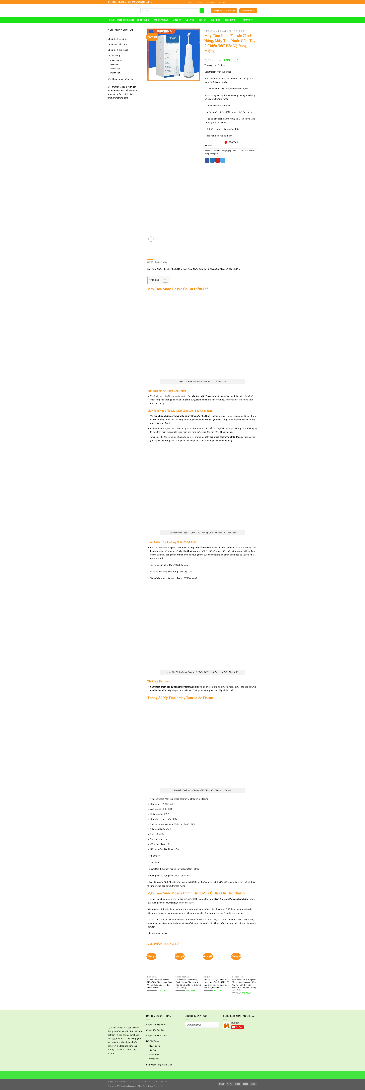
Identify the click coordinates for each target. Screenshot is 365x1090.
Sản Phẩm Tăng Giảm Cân (120, 79)
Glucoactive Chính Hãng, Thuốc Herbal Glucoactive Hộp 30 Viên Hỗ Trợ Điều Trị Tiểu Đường (188, 983)
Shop (190, 2)
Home (110, 1082)
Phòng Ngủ (115, 68)
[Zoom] (151, 239)
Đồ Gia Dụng (114, 55)
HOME (112, 20)
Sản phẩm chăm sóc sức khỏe (165, 687)
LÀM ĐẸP (177, 20)
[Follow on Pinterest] (245, 2)
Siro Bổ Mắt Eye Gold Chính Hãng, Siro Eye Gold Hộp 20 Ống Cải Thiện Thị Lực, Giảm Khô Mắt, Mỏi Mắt (216, 983)
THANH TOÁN (151, 1082)
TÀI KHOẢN (138, 1082)
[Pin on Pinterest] (217, 160)
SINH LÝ (202, 20)
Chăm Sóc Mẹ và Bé (117, 39)
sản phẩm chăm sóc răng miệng (169, 416)
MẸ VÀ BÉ (190, 20)
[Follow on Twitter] (240, 2)
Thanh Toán (210, 2)
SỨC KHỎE (215, 20)
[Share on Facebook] (207, 160)
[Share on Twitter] (212, 160)
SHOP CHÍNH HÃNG (125, 20)
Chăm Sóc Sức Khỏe (118, 50)
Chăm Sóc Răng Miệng (222, 151)
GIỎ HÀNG (163, 1082)
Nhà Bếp (114, 64)
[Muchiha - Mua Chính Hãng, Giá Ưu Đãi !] (122, 11)
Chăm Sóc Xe (116, 60)
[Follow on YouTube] (255, 2)
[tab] (150, 262)
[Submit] (202, 10)
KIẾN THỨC (230, 20)
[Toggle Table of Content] (164, 280)
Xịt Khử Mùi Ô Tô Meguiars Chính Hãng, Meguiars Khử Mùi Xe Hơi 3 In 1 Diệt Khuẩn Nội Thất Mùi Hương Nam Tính (244, 984)
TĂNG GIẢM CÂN (161, 20)
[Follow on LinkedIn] (250, 2)
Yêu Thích (222, 2)
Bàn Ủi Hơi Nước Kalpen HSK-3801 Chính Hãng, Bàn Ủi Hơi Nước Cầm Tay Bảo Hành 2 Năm (159, 983)
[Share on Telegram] (222, 160)
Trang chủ (209, 31)
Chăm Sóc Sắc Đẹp (117, 44)
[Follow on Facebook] (230, 2)
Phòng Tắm (115, 73)
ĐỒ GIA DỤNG (143, 20)
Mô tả (150, 262)
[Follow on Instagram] (235, 2)
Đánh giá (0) (161, 262)
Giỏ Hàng (198, 2)
